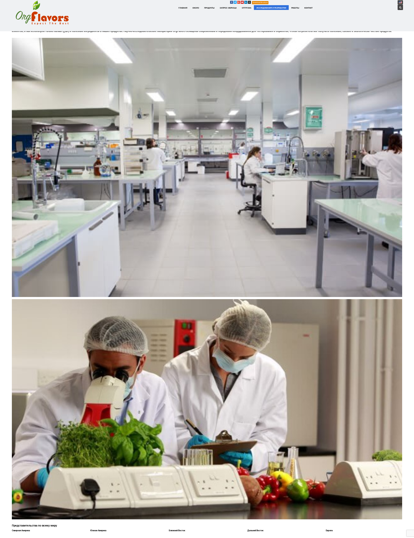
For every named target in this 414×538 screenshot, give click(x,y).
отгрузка (246, 8)
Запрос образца (228, 8)
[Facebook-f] (231, 2)
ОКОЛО (195, 8)
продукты (209, 8)
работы (295, 8)
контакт (308, 8)
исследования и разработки (271, 8)
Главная (182, 8)
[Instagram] (249, 2)
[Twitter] (235, 2)
